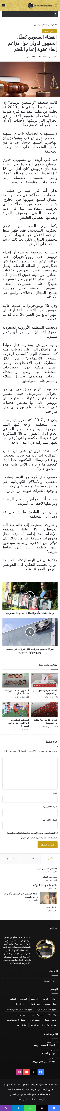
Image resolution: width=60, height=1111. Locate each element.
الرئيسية (51, 24)
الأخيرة (30, 858)
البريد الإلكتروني (50, 806)
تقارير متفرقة (33, 24)
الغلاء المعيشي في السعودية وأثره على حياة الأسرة (30, 14)
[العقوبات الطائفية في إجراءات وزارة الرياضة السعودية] (15, 709)
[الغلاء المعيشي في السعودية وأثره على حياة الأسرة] (48, 898)
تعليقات (10, 858)
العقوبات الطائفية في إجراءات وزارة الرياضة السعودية (18, 723)
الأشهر (50, 858)
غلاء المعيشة (51, 907)
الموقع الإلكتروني (50, 819)
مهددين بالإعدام (50, 877)
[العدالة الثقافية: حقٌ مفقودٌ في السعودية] (44, 709)
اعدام (54, 999)
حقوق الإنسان (35, 1004)
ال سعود (34, 999)
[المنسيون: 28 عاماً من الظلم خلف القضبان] (15, 680)
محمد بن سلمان (50, 1020)
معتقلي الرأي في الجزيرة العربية (43, 1025)
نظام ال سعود (21, 1025)
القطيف (13, 999)
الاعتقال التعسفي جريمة (46, 868)
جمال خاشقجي (50, 1004)
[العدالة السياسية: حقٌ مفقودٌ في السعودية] (44, 680)
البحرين (45, 999)
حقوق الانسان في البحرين (46, 1009)
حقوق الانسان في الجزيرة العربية (19, 1009)
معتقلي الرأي (35, 1020)
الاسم (54, 793)
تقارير (43, 24)
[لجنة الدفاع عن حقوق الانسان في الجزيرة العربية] (40, 5)
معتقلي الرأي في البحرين (15, 1020)
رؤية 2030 (52, 1014)
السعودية (23, 999)
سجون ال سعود (22, 1014)
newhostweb (43, 1094)
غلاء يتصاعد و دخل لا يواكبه (45, 885)
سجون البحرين (37, 1014)
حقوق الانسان (20, 1004)
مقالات (18, 1099)
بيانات (32, 1099)
